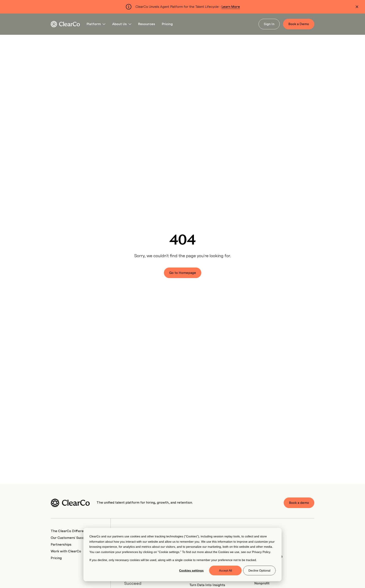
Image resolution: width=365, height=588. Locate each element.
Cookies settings (191, 570)
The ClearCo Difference (70, 531)
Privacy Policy (261, 552)
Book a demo (299, 502)
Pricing (167, 24)
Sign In (269, 24)
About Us (119, 24)
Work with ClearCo (66, 551)
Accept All (225, 570)
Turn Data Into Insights (207, 585)
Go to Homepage (182, 272)
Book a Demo (298, 24)
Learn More (231, 6)
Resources (146, 24)
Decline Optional (259, 570)
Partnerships (61, 544)
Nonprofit (262, 583)
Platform (94, 24)
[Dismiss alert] (357, 7)
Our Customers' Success (70, 537)
